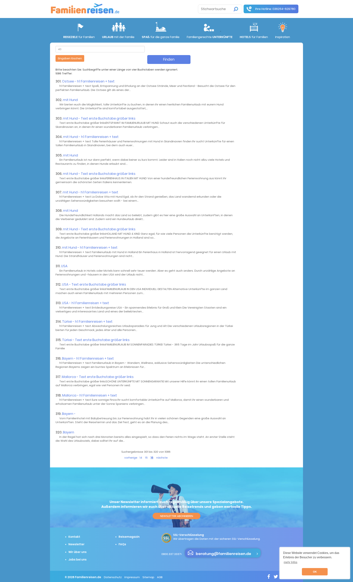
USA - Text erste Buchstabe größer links (94, 284)
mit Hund (70, 100)
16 (152, 458)
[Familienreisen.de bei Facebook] (270, 576)
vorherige (130, 458)
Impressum (132, 577)
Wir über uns (77, 552)
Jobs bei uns (77, 559)
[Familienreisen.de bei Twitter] (277, 576)
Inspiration (282, 37)
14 (141, 458)
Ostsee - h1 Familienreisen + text (88, 81)
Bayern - (69, 413)
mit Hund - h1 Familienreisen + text (91, 136)
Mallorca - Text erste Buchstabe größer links (98, 376)
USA (64, 266)
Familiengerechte (209, 37)
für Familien (79, 37)
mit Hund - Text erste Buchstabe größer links (99, 118)
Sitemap (148, 577)
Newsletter (76, 544)
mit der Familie (118, 37)
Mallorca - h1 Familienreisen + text (89, 395)
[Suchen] (236, 9)
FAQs (122, 544)
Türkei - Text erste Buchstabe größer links (96, 340)
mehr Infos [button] (290, 562)
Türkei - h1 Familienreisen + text (87, 321)
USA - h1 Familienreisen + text (85, 303)
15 (146, 458)
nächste (162, 458)
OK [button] (315, 571)
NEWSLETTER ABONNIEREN (176, 516)
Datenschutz (113, 577)
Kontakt (74, 537)
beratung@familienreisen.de (223, 553)
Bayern (68, 432)
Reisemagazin (129, 537)
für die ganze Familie (160, 37)
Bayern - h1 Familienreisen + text (88, 358)
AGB (160, 577)
